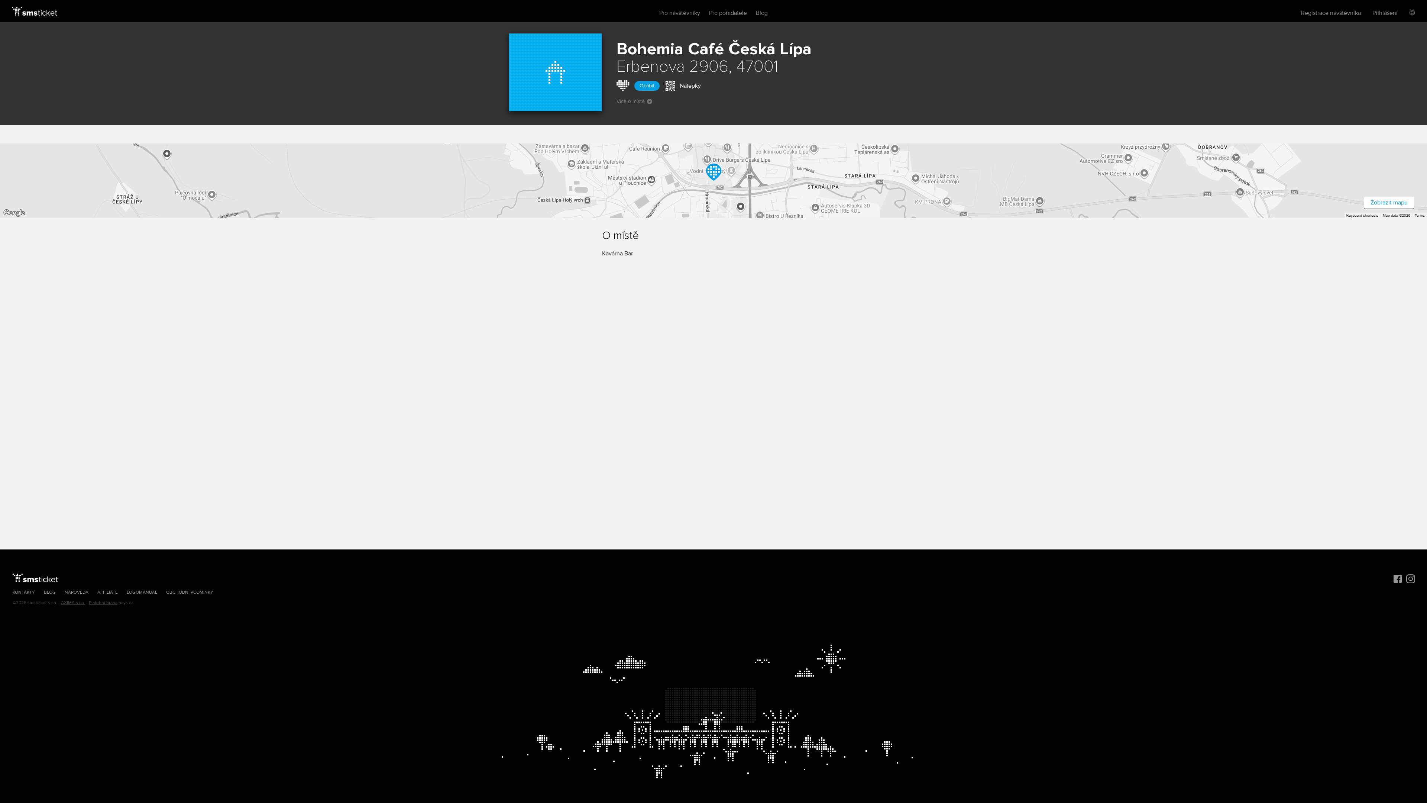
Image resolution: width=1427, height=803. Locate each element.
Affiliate (107, 592)
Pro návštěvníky (679, 13)
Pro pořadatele (728, 13)
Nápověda (76, 592)
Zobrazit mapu (1389, 202)
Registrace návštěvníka (1331, 13)
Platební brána (103, 603)
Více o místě (631, 101)
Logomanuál (142, 592)
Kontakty (24, 592)
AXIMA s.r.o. (73, 603)
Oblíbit (647, 86)
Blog (762, 13)
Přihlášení (1385, 13)
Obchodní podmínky (189, 592)
